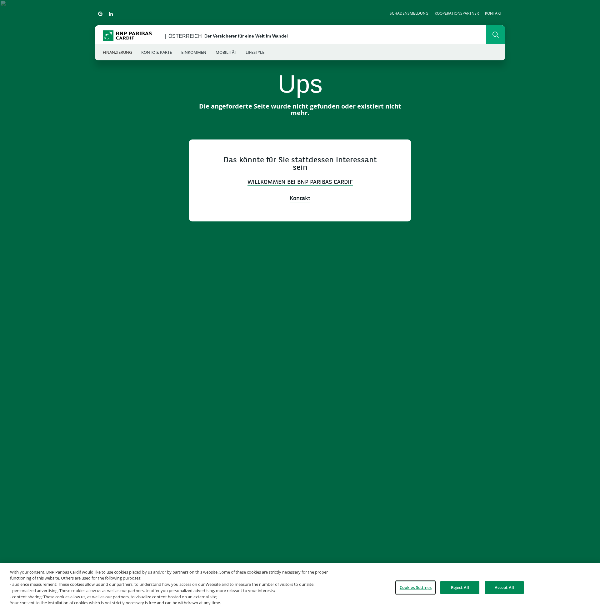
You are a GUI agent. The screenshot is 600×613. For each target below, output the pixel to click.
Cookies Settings (416, 587)
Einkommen (193, 52)
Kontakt (493, 13)
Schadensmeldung (409, 13)
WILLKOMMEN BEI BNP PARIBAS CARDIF (300, 182)
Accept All (504, 587)
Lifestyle (255, 52)
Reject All (460, 587)
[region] (300, 588)
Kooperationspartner (457, 13)
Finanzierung (117, 52)
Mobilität (226, 52)
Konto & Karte (156, 52)
